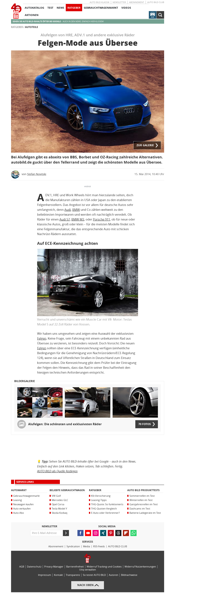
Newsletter (119, 2)
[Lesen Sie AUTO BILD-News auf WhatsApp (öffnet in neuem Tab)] (133, 533)
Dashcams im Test (139, 508)
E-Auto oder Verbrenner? (105, 512)
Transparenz (73, 575)
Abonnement (136, 2)
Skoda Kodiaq (59, 512)
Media (86, 546)
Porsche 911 (101, 219)
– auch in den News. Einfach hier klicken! (58, 21)
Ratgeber (17, 27)
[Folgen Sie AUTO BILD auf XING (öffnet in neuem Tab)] (103, 533)
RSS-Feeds (99, 546)
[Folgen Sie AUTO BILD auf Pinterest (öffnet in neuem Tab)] (111, 533)
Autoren (113, 575)
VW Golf (56, 495)
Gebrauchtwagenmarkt (26, 495)
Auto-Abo (18, 512)
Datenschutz (34, 566)
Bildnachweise (129, 575)
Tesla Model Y (59, 508)
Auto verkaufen (22, 508)
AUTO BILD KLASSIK (99, 2)
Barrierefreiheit (75, 566)
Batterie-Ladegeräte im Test (145, 512)
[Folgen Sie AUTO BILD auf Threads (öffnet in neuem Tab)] (118, 533)
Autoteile (31, 27)
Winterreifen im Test (141, 500)
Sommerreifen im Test (142, 495)
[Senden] (66, 533)
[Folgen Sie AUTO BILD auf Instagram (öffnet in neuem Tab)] (96, 533)
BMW (76, 210)
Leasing (17, 500)
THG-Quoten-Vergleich (104, 508)
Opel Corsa (58, 504)
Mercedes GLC (60, 500)
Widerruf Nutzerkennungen (140, 566)
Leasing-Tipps (99, 500)
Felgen (41, 338)
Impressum (44, 575)
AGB (21, 566)
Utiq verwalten (87, 569)
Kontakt (58, 575)
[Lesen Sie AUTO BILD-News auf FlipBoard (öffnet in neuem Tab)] (126, 533)
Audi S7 (64, 219)
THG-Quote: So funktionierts (107, 504)
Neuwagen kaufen (23, 504)
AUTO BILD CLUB (155, 2)
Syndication (73, 546)
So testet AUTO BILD (94, 575)
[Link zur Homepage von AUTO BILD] (16, 11)
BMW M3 (77, 219)
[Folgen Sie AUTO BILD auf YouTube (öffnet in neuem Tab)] (88, 533)
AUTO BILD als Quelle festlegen (57, 471)
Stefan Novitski (36, 174)
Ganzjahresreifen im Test (143, 504)
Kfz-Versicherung (100, 495)
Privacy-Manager (53, 566)
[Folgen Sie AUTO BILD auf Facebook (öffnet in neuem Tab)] (80, 533)
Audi (67, 210)
